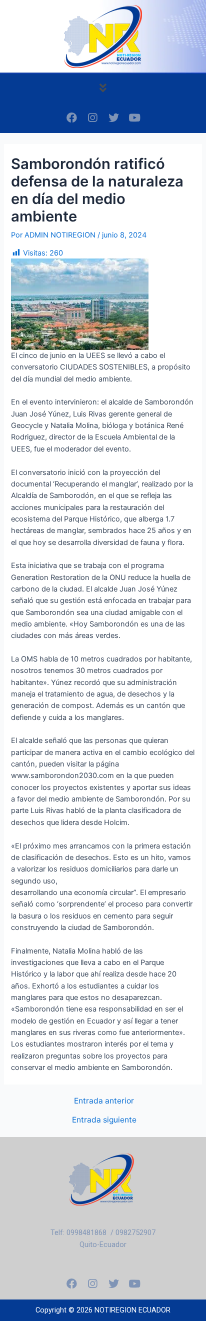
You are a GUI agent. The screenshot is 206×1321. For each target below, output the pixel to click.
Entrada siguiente (104, 1120)
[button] (103, 87)
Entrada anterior (104, 1101)
